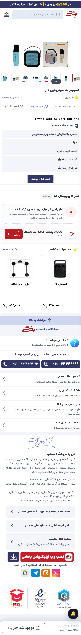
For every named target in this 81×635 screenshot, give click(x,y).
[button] (37, 14)
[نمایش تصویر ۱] (76, 78)
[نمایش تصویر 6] (26, 78)
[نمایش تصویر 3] (56, 78)
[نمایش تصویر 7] (15, 78)
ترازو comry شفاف (20, 284)
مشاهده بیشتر (40, 179)
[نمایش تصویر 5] (36, 78)
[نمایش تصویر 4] (46, 78)
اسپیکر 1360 (60, 284)
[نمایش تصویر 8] (5, 78)
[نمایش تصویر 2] (66, 78)
